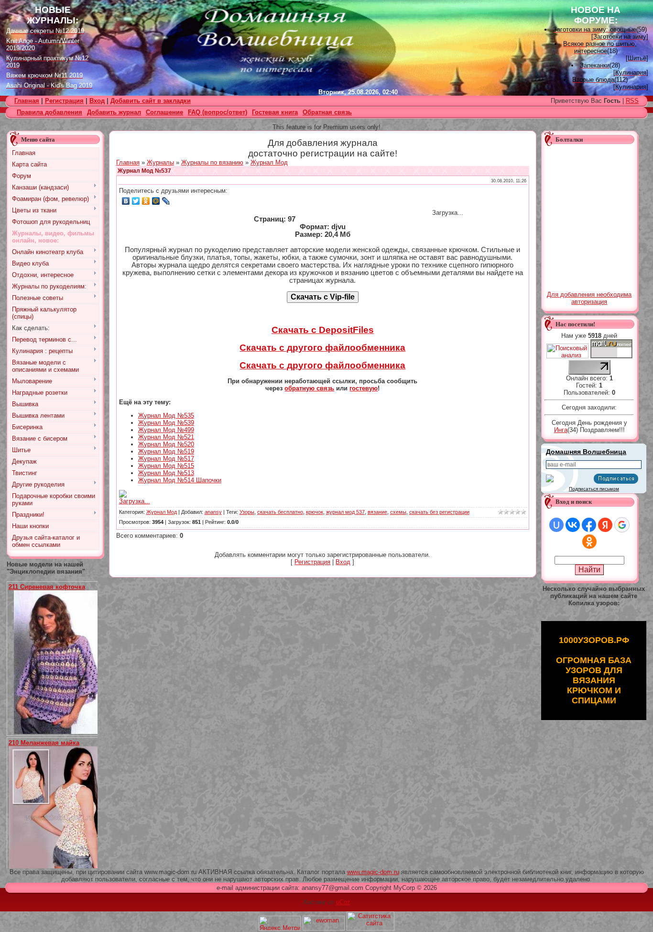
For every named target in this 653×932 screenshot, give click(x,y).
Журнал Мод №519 (166, 451)
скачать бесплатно (280, 512)
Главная (128, 162)
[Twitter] (136, 201)
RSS (632, 100)
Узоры (246, 512)
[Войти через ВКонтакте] (573, 525)
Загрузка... (134, 501)
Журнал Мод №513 (166, 473)
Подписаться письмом (594, 488)
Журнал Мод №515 (166, 465)
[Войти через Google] (622, 525)
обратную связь (309, 388)
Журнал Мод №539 (166, 422)
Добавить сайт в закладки (150, 100)
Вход (97, 100)
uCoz (343, 902)
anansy (213, 512)
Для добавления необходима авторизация (589, 298)
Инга (560, 429)
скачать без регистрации (439, 512)
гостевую (363, 388)
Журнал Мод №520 (166, 444)
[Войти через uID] (556, 525)
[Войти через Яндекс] (605, 525)
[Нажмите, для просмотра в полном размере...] (59, 731)
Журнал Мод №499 (166, 429)
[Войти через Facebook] (589, 525)
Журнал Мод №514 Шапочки (179, 480)
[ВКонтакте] (126, 201)
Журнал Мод (269, 162)
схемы (398, 512)
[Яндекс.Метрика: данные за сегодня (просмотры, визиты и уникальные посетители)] (280, 923)
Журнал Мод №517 (166, 458)
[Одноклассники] (146, 201)
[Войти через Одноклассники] (589, 541)
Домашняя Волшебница (586, 451)
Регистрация (64, 100)
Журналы (160, 162)
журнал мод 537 (345, 512)
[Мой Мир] (156, 201)
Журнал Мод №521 (166, 437)
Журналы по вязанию (212, 162)
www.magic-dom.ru (373, 872)
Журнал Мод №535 (166, 415)
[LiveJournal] (166, 201)
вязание (377, 512)
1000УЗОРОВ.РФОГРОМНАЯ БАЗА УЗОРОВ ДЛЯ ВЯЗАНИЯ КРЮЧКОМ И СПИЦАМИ (593, 670)
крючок (314, 512)
